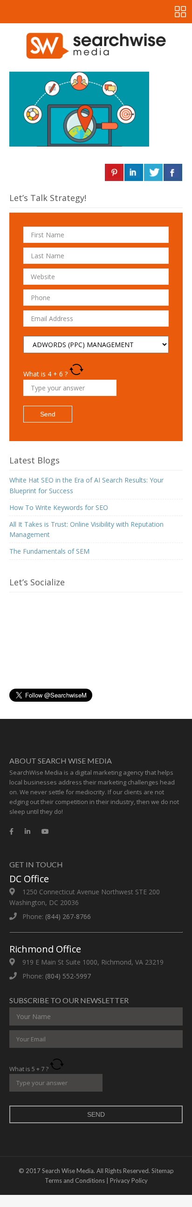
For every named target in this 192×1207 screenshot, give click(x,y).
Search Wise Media (68, 1170)
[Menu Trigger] (180, 11)
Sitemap (162, 1170)
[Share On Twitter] (153, 172)
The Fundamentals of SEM (49, 551)
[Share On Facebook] (173, 172)
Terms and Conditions (75, 1180)
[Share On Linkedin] (133, 172)
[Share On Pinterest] (114, 172)
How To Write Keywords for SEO (58, 507)
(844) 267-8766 (68, 916)
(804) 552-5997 (68, 976)
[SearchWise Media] (96, 46)
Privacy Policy (129, 1180)
